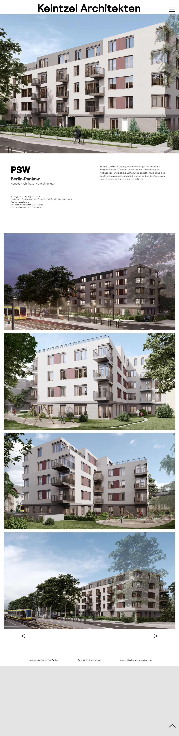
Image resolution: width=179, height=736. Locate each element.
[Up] (172, 726)
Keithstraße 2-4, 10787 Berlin (43, 660)
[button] (172, 9)
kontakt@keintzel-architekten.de (136, 660)
